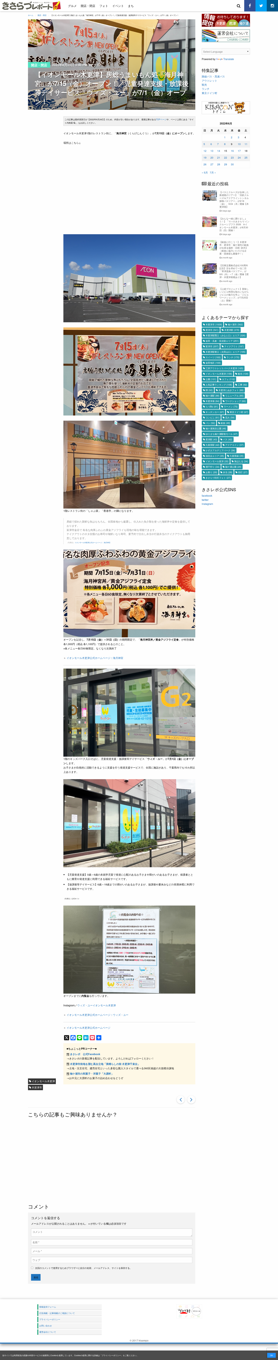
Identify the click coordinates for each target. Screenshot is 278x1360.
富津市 (212, 346)
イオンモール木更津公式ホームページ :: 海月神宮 (92, 542)
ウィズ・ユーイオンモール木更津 (96, 1005)
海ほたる (241, 461)
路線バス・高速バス (213, 76)
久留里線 (237, 455)
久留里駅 (212, 444)
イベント (118, 6)
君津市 (212, 329)
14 (218, 151)
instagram (207, 504)
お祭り (211, 472)
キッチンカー (215, 412)
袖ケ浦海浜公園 (216, 428)
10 (239, 144)
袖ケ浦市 (235, 324)
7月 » (213, 172)
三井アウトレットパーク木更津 (224, 368)
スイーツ (213, 357)
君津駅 (211, 439)
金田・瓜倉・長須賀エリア (222, 340)
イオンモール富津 (217, 461)
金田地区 (213, 362)
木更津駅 (231, 329)
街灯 (242, 472)
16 (232, 151)
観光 (204, 84)
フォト (103, 6)
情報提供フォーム (47, 1306)
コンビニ (212, 417)
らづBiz (212, 406)
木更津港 (212, 401)
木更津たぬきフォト (231, 390)
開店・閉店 (88, 6)
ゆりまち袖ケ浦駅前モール (221, 433)
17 (239, 151)
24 (239, 157)
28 (218, 164)
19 (205, 157)
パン (210, 423)
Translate (228, 59)
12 (205, 151)
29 (225, 164)
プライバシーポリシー (111, 1355)
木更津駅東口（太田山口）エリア (226, 351)
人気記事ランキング (219, 384)
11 (246, 144)
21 (218, 157)
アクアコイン (234, 444)
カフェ (228, 379)
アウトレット (209, 80)
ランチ (205, 89)
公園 (211, 379)
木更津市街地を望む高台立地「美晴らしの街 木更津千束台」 (105, 1064)
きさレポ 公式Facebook (85, 1054)
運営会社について (47, 1331)
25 (246, 157)
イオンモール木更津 (43, 1081)
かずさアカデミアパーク (220, 450)
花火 (230, 417)
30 (232, 164)
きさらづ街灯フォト (218, 477)
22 (225, 157)
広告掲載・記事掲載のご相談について (57, 1313)
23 (232, 157)
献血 (225, 423)
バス (227, 439)
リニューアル (234, 395)
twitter (205, 500)
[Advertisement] (111, 1161)
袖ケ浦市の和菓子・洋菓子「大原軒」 (92, 1073)
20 (211, 157)
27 (211, 164)
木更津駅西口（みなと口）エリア (226, 335)
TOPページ (161, 119)
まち (131, 6)
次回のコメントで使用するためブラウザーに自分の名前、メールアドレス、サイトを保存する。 (83, 1268)
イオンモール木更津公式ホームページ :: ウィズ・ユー (97, 1015)
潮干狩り (212, 466)
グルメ (72, 6)
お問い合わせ (45, 1325)
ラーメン (231, 406)
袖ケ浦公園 (233, 466)
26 (205, 164)
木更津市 (37, 1087)
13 (211, 151)
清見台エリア (215, 455)
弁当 (227, 472)
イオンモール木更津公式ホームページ (88, 1027)
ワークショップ (235, 401)
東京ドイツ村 (209, 93)
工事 (242, 384)
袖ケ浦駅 (212, 395)
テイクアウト (234, 346)
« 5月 (205, 172)
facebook (207, 495)
